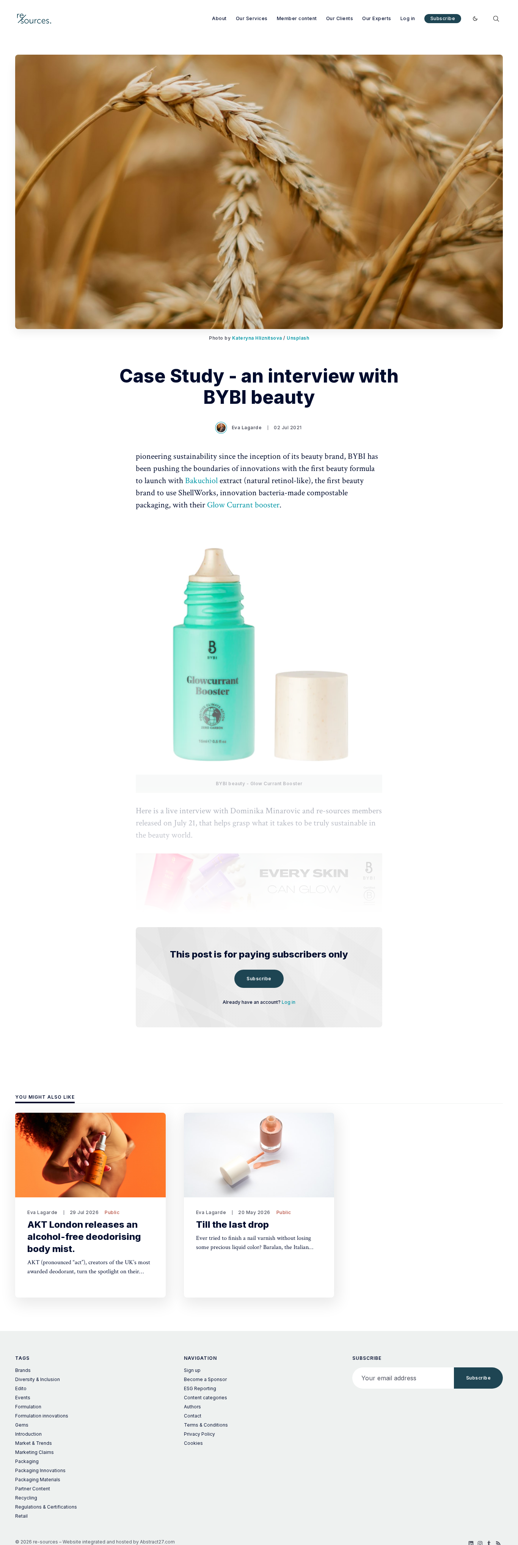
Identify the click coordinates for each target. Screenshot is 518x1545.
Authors (192, 1407)
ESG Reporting (200, 1388)
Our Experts (376, 18)
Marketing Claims (34, 1452)
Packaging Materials (37, 1479)
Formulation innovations (41, 1416)
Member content (297, 18)
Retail (21, 1516)
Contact (192, 1416)
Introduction (28, 1434)
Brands (23, 1370)
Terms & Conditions (206, 1425)
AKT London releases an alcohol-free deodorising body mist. (84, 1236)
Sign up (192, 1370)
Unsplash (298, 338)
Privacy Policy (199, 1434)
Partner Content (32, 1488)
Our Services (252, 18)
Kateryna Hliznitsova (257, 338)
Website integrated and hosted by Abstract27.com (119, 1542)
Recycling (26, 1498)
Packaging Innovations (40, 1470)
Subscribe (442, 18)
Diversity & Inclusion (37, 1379)
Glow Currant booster (243, 504)
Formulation (28, 1407)
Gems (21, 1425)
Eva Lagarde (247, 427)
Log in (407, 18)
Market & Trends (33, 1443)
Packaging (27, 1461)
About (219, 18)
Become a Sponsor (205, 1379)
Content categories (205, 1397)
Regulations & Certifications (46, 1507)
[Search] (496, 19)
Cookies (193, 1443)
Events (22, 1397)
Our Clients (339, 18)
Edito (21, 1388)
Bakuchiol (202, 480)
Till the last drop (232, 1224)
